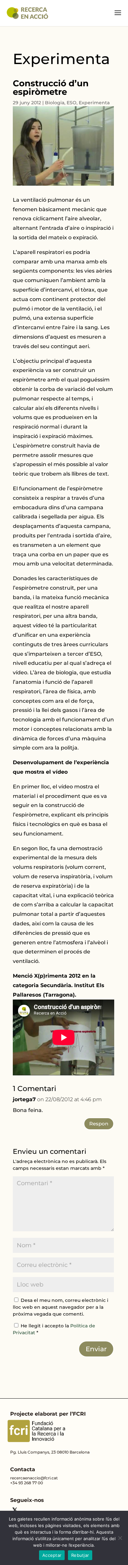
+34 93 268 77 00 (26, 1482)
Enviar (96, 1349)
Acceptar (51, 1555)
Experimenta (94, 103)
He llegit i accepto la (54, 1329)
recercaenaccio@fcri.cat (34, 1477)
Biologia (54, 103)
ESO (71, 103)
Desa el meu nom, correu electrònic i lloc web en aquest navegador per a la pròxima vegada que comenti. (60, 1307)
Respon (98, 1123)
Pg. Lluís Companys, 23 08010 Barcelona (50, 1452)
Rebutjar (80, 1555)
